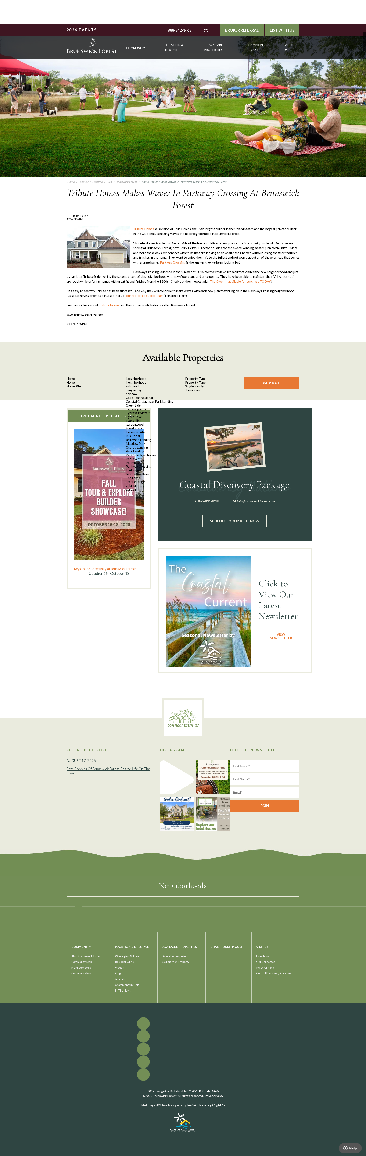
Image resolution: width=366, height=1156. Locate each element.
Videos (119, 967)
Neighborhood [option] (136, 382)
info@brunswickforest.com (256, 501)
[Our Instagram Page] (364, 43)
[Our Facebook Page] (364, 33)
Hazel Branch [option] (135, 428)
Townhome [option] (192, 390)
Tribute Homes (143, 229)
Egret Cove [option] (134, 417)
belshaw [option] (131, 394)
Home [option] (71, 382)
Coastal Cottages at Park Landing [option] (149, 401)
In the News (123, 990)
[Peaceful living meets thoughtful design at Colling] (177, 777)
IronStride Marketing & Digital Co (206, 1105)
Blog (118, 973)
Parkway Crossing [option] (138, 466)
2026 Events (82, 30)
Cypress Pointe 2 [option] (138, 413)
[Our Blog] (364, 46)
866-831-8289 (209, 501)
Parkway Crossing (173, 262)
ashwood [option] (132, 386)
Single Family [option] (194, 386)
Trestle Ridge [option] (135, 482)
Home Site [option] (74, 386)
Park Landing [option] (135, 451)
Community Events (83, 973)
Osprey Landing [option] (137, 447)
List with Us (282, 30)
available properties (214, 47)
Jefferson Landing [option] (138, 440)
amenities (121, 979)
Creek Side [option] (133, 405)
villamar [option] (131, 485)
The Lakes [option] (133, 478)
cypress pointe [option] (136, 409)
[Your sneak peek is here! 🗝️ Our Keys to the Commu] (213, 814)
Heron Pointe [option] (135, 432)
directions (262, 956)
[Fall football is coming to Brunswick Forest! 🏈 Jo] (213, 777)
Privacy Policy (214, 1095)
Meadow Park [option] (135, 443)
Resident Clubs (124, 962)
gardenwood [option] (135, 424)
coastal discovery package (273, 973)
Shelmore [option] (132, 470)
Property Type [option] (195, 382)
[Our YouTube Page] (364, 40)
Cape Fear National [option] (139, 398)
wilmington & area (127, 956)
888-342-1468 (179, 30)
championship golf (258, 47)
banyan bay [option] (134, 390)
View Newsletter (281, 636)
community (135, 48)
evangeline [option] (133, 420)
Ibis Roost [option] (133, 436)
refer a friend (265, 967)
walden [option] (131, 489)
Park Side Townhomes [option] (141, 455)
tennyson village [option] (137, 474)
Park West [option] (133, 459)
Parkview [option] (132, 462)
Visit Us (288, 47)
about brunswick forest (86, 956)
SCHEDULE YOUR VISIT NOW (234, 521)
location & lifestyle (173, 47)
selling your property (175, 962)
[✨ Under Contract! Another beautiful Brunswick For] (177, 814)
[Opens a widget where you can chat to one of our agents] (350, 1148)
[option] (109, 502)
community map (81, 962)
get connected (265, 962)
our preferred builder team (144, 295)
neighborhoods (81, 967)
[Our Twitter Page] (364, 36)
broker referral (242, 30)
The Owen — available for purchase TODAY (240, 281)
